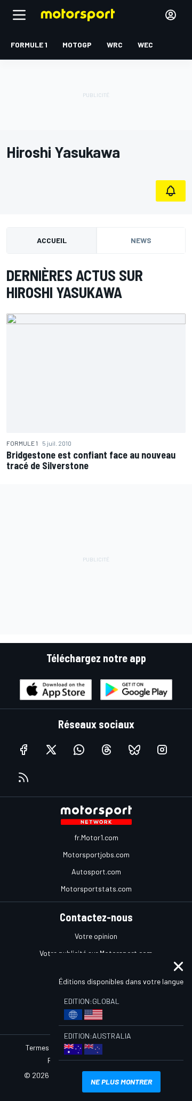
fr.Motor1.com (96, 837)
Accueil (52, 240)
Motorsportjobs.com (96, 854)
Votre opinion (96, 936)
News (141, 240)
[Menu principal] (19, 14)
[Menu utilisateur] (170, 15)
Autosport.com (96, 871)
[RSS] (23, 777)
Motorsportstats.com (96, 888)
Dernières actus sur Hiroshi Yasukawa (74, 284)
